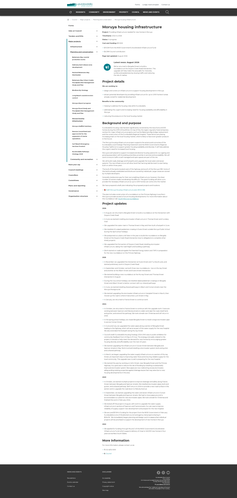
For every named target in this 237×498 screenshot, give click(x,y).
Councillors (73, 175)
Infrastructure (76, 47)
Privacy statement (108, 482)
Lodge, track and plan (150, 5)
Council (135, 12)
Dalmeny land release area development (82, 66)
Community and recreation (81, 159)
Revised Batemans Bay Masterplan (80, 74)
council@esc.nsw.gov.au (163, 484)
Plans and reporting (77, 186)
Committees (74, 180)
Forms (137, 5)
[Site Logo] (81, 5)
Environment (109, 12)
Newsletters (71, 478)
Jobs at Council (75, 31)
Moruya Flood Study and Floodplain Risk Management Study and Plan (83, 111)
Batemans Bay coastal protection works (80, 58)
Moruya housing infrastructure (78, 120)
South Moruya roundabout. (128, 199)
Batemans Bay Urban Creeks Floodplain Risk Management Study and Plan (83, 82)
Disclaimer (106, 472)
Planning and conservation (102, 20)
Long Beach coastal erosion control (82, 97)
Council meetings (76, 170)
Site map (105, 490)
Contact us (165, 5)
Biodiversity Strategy (80, 90)
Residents (80, 12)
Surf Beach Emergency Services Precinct (80, 145)
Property (123, 12)
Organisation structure (78, 196)
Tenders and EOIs (76, 36)
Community (94, 12)
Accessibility (106, 478)
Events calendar (72, 482)
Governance (74, 191)
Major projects (85, 20)
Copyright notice (108, 486)
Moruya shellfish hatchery (81, 126)
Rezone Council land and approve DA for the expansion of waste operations (81, 135)
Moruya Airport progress (81, 103)
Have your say (74, 165)
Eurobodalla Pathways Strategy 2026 (80, 153)
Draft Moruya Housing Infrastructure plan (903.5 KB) (125, 190)
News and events (151, 12)
